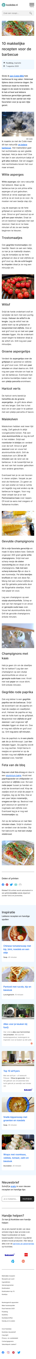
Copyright (5, 1335)
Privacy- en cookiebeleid (10, 1338)
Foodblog (9, 63)
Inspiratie (17, 63)
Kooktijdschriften (7, 1318)
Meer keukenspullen (8, 1305)
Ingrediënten (6, 1282)
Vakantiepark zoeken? (9, 1344)
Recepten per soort (8, 1279)
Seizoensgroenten (8, 1285)
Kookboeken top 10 (8, 1291)
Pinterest (7, 884)
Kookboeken (6, 1288)
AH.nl (12, 1261)
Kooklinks (5, 1315)
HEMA (26, 1254)
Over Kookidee (6, 1329)
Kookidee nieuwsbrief (9, 1332)
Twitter (11, 884)
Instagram (8, 1352)
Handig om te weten (8, 1321)
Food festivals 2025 (8, 1308)
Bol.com (10, 1254)
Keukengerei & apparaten (10, 1302)
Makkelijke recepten (8, 1276)
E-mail (15, 884)
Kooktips (4, 1294)
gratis (13, 1186)
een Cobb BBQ (17, 76)
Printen (20, 884)
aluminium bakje (13, 775)
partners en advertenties (23, 1244)
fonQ (23, 1261)
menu (32, 6)
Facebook (3, 884)
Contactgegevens (8, 1341)
